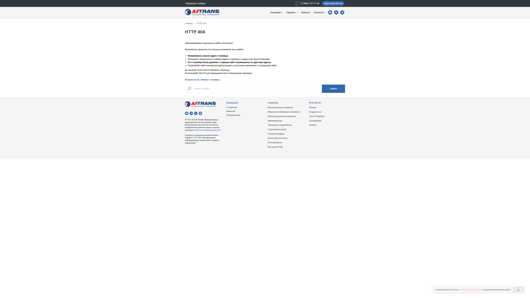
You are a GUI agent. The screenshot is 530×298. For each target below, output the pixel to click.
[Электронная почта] (330, 12)
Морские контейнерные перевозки (283, 112)
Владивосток (315, 112)
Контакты (319, 12)
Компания (275, 12)
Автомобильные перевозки (280, 107)
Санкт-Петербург (317, 116)
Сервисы (291, 12)
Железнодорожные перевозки (282, 116)
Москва (312, 107)
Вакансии (230, 111)
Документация (233, 115)
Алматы (312, 125)
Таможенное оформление (280, 125)
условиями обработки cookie (471, 290)
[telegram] (342, 12)
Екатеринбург (315, 121)
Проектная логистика (277, 138)
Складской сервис (276, 134)
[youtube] (200, 113)
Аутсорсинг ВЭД (275, 147)
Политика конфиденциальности (208, 130)
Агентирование (275, 142)
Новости (305, 12)
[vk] (336, 12)
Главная (188, 23)
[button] (195, 3)
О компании (231, 107)
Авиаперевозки (275, 121)
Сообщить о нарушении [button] (194, 135)
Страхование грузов (277, 129)
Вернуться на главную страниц (201, 79)
